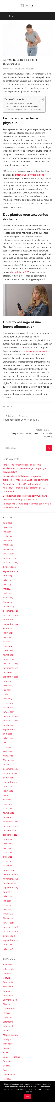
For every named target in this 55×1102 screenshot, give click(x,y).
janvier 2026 (8, 554)
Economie (8, 982)
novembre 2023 (10, 668)
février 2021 (8, 813)
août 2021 (7, 786)
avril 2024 (7, 646)
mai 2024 (7, 641)
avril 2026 (7, 540)
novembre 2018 (10, 931)
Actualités (7, 964)
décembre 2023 (10, 663)
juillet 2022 (8, 738)
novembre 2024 (10, 615)
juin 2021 (7, 795)
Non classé (8, 1044)
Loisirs (6, 1030)
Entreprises (8, 995)
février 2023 (8, 707)
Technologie (9, 1074)
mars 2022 (8, 756)
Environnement (10, 1000)
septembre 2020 (11, 835)
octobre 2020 (9, 830)
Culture (6, 978)
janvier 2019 (8, 923)
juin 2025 (7, 584)
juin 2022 (7, 742)
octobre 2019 (9, 883)
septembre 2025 (10, 571)
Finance (6, 1004)
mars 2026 (8, 545)
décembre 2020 (10, 821)
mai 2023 (7, 694)
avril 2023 (7, 698)
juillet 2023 (8, 685)
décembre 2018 (10, 927)
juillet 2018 (8, 949)
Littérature (8, 1022)
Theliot (27, 6)
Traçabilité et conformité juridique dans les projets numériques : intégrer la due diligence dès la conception (26, 488)
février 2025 (8, 602)
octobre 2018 (9, 936)
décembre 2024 (10, 611)
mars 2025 (8, 597)
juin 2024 (7, 637)
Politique (7, 1048)
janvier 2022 (8, 764)
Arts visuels (8, 969)
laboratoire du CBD (20, 272)
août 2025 (7, 576)
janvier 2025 (8, 606)
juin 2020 (7, 848)
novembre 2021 (10, 773)
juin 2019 (7, 901)
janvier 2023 (8, 712)
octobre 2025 (9, 567)
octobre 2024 (9, 619)
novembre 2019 (10, 879)
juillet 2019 (8, 896)
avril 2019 (7, 909)
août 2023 (7, 681)
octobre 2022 (9, 725)
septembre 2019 (10, 887)
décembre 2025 (10, 558)
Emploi (6, 991)
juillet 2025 (8, 580)
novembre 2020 (10, 826)
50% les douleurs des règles (37, 351)
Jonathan (30, 68)
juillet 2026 (8, 527)
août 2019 (7, 892)
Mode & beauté (10, 1035)
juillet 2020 (8, 843)
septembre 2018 (10, 940)
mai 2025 (7, 589)
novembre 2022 (10, 720)
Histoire (6, 1013)
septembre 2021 (10, 782)
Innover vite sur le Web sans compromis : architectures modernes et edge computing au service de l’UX (25, 468)
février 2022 (8, 760)
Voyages (7, 1079)
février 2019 (8, 918)
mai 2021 (7, 800)
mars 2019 (8, 914)
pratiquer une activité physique (29, 175)
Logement (8, 1026)
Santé (9, 406)
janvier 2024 (8, 659)
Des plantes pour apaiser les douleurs (22, 106)
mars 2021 (8, 808)
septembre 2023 (10, 677)
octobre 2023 (9, 672)
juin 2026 (7, 532)
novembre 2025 (10, 562)
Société (6, 1066)
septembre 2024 (10, 624)
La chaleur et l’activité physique (19, 103)
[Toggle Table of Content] (40, 99)
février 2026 (8, 549)
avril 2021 (7, 804)
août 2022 (7, 734)
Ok (27, 1096)
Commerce (8, 973)
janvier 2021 (8, 817)
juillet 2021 (8, 791)
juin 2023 (7, 690)
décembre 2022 (10, 716)
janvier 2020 (8, 870)
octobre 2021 (9, 778)
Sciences (7, 1061)
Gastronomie (9, 1008)
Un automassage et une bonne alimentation (24, 109)
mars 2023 (8, 703)
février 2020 (8, 865)
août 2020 (8, 839)
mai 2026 (7, 536)
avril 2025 (7, 593)
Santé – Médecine (11, 1057)
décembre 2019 (10, 874)
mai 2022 (7, 747)
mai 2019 (7, 905)
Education (8, 986)
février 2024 (8, 655)
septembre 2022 (10, 729)
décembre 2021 (10, 769)
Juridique (7, 1017)
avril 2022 (7, 751)
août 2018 (7, 944)
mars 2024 (8, 650)
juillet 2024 (8, 633)
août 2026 (8, 523)
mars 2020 (8, 861)
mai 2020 (7, 852)
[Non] (52, 1091)
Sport (5, 1070)
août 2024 (7, 628)
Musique (7, 1039)
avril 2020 (7, 857)
